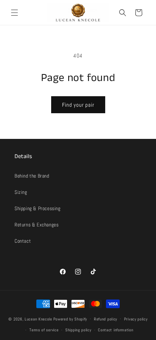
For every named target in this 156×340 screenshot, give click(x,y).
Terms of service (43, 329)
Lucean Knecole (38, 318)
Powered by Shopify (70, 318)
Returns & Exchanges (36, 224)
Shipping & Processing (38, 208)
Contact (23, 241)
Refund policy (105, 319)
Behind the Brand (32, 176)
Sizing (21, 192)
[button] (14, 13)
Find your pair (78, 104)
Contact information (115, 329)
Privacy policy (136, 319)
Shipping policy (78, 329)
